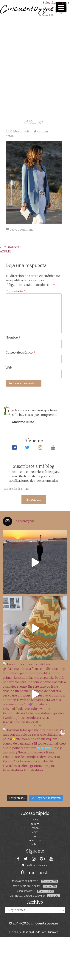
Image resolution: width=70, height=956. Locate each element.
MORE (35, 836)
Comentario (16, 291)
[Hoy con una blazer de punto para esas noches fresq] (35, 628)
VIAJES (35, 832)
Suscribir (33, 499)
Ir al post (19, 101)
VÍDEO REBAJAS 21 (26, 891)
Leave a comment (21, 229)
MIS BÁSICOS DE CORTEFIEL (25, 881)
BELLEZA (35, 823)
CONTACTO (35, 844)
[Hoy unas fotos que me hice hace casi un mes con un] (35, 760)
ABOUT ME (35, 840)
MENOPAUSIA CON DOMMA (26, 886)
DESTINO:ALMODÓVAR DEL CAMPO (27, 896)
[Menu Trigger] (61, 7)
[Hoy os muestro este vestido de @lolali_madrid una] (35, 694)
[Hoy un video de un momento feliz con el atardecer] (35, 562)
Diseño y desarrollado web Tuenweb (33, 932)
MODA (35, 827)
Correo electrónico (20, 352)
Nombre (13, 337)
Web (9, 367)
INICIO (35, 820)
